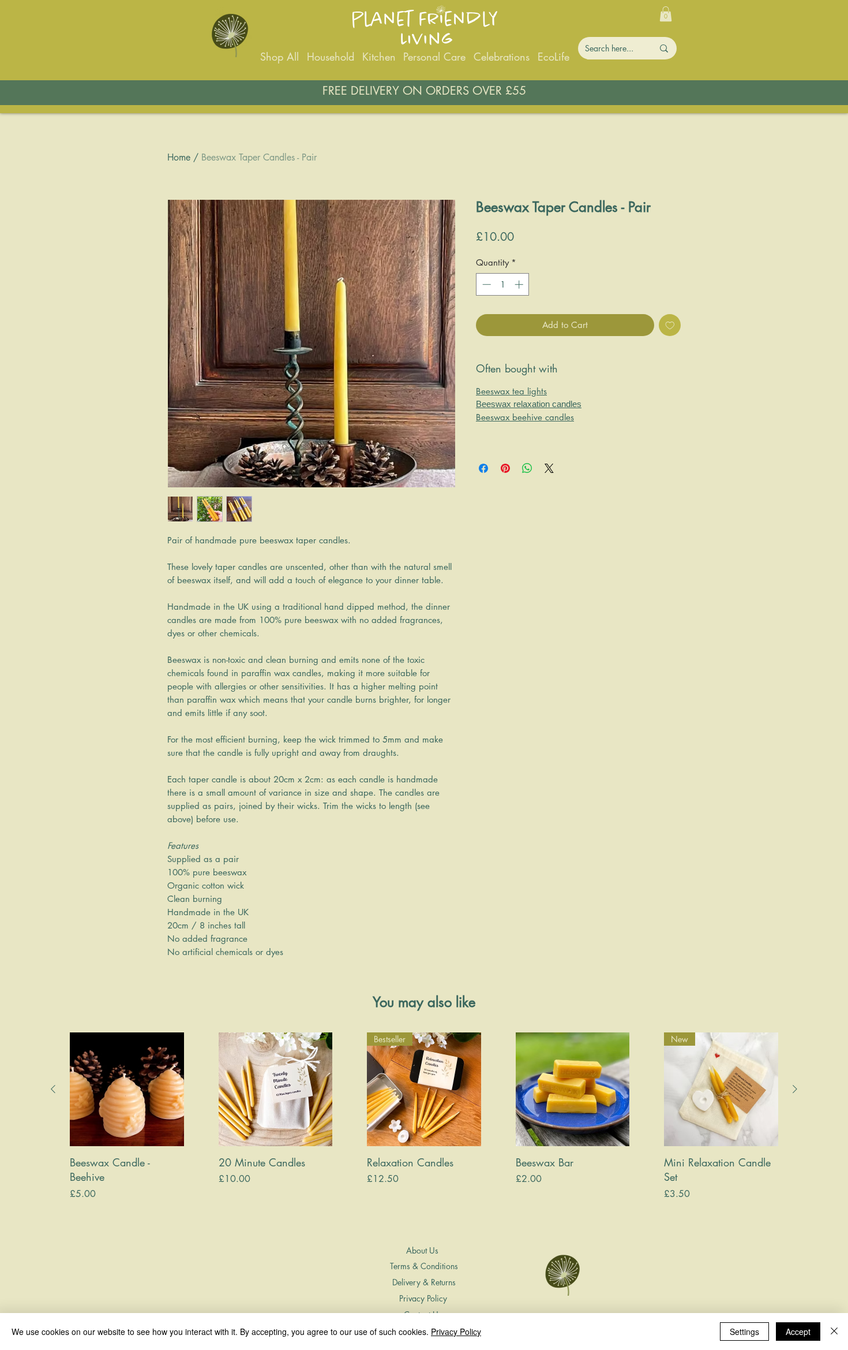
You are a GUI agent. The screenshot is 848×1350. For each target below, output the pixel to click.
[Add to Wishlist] (670, 325)
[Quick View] (127, 1089)
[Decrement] (485, 284)
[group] (424, 1132)
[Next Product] (795, 1089)
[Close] (834, 1331)
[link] (665, 13)
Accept (798, 1331)
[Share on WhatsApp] (527, 468)
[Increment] (520, 284)
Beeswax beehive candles (525, 417)
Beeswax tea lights (511, 391)
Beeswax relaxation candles (528, 404)
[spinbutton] (502, 284)
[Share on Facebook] (483, 468)
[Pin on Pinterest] (505, 468)
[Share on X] (549, 468)
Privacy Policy (456, 1331)
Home (178, 157)
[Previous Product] (53, 1089)
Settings (744, 1331)
